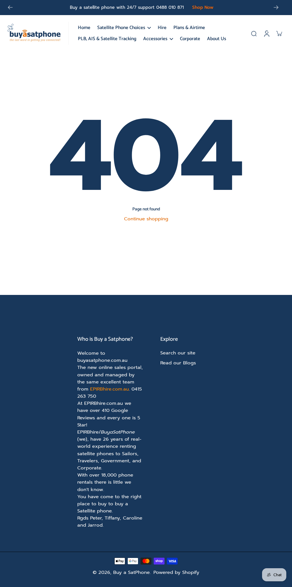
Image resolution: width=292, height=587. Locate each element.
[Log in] (266, 33)
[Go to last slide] (10, 7)
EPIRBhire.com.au (109, 389)
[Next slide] (276, 7)
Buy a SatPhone (131, 572)
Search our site (177, 353)
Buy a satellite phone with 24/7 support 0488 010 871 (127, 7)
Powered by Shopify (176, 572)
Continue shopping (146, 218)
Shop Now (203, 7)
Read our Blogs (178, 363)
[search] (254, 33)
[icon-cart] (279, 33)
